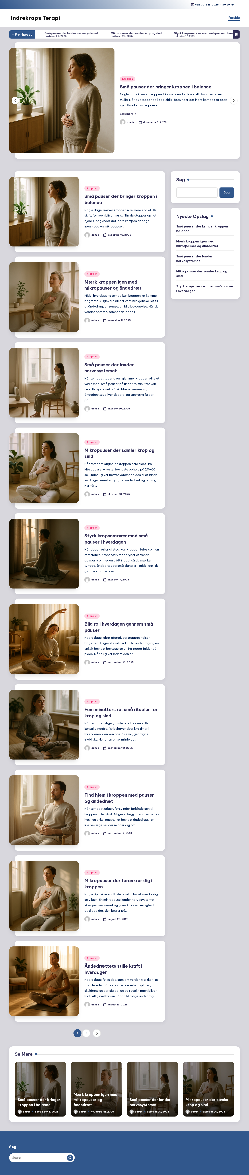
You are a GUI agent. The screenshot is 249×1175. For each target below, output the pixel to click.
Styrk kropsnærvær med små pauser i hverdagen (150, 33)
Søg (180, 179)
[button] (128, 116)
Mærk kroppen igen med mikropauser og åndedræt (197, 243)
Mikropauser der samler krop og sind (77, 33)
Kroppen (127, 75)
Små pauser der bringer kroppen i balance (202, 228)
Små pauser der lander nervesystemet (194, 258)
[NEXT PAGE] (97, 1033)
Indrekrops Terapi (35, 17)
